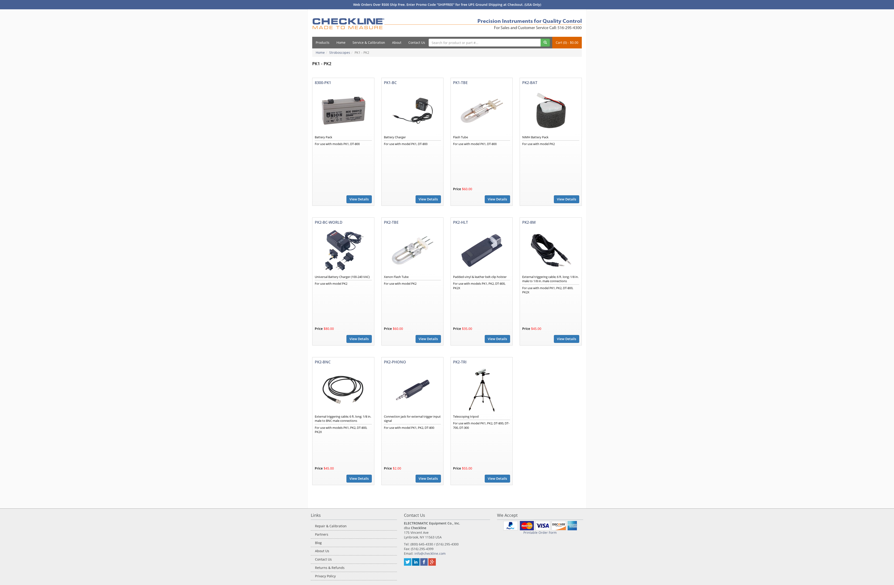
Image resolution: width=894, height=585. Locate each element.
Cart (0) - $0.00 (567, 42)
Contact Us (416, 42)
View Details (359, 199)
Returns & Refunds (330, 567)
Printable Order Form (540, 532)
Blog (318, 543)
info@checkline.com (430, 553)
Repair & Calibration (331, 526)
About (396, 42)
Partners (321, 534)
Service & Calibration (368, 42)
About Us (322, 551)
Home (340, 42)
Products (322, 42)
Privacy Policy (325, 576)
